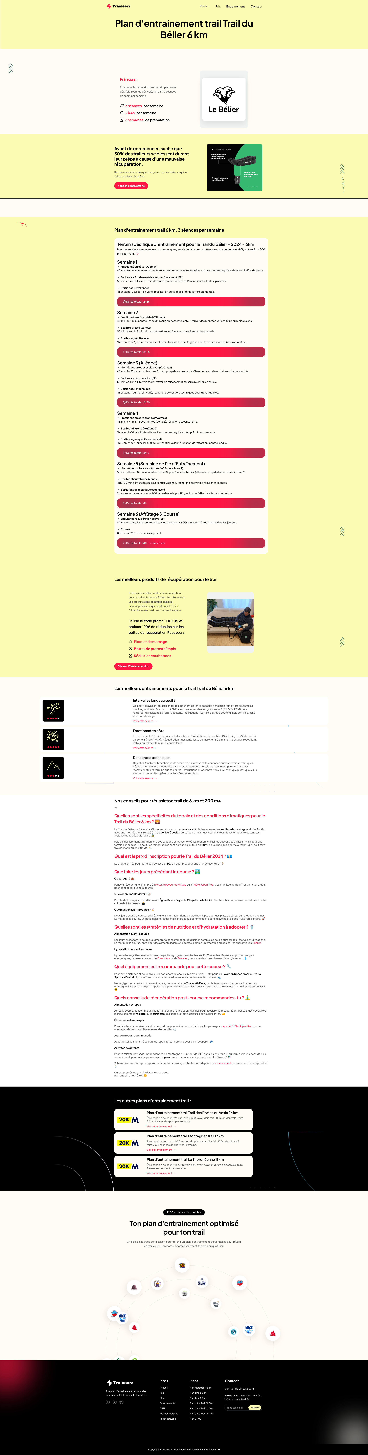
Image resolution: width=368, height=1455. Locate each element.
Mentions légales (169, 1413)
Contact (256, 6)
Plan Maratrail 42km (200, 1388)
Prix (218, 6)
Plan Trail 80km (197, 1398)
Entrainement (235, 6)
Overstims (163, 958)
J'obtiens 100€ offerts (131, 185)
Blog (162, 1398)
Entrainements (167, 1403)
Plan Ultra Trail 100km (201, 1403)
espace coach (223, 1063)
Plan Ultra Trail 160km (201, 1413)
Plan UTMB (195, 1419)
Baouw (256, 942)
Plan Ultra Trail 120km (201, 1408)
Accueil (164, 1388)
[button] (205, 6)
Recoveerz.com (168, 1419)
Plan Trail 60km (197, 1393)
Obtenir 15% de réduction (133, 666)
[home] (119, 6)
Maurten (183, 958)
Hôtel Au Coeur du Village (170, 884)
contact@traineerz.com (239, 1388)
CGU (162, 1408)
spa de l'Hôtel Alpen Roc (237, 1026)
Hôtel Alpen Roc (203, 884)
